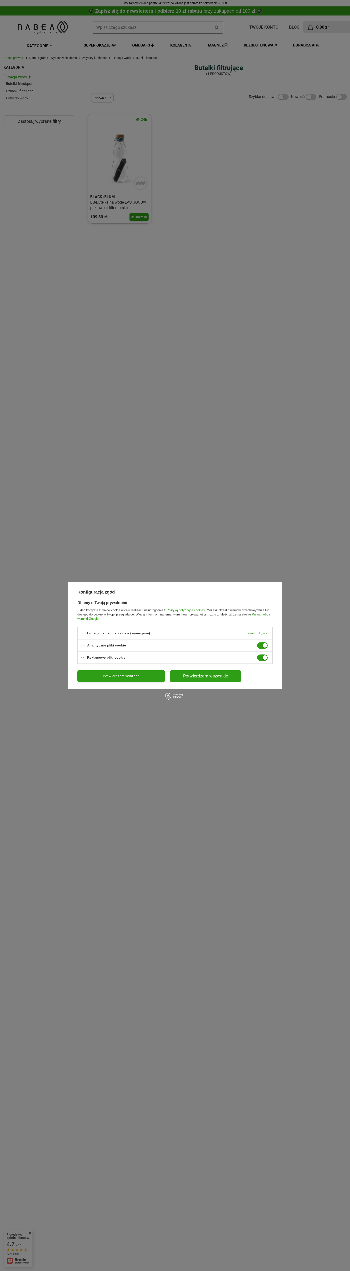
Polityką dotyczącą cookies (186, 610)
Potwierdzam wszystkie (205, 675)
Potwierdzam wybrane (121, 676)
